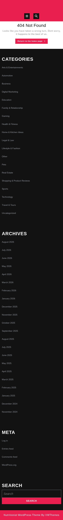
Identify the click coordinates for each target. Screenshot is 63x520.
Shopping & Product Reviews (16, 180)
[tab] (27, 16)
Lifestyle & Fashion (11, 148)
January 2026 (8, 298)
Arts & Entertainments (12, 67)
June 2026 (7, 258)
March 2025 (7, 379)
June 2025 (7, 355)
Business (6, 83)
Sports (5, 189)
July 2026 (6, 250)
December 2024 (9, 403)
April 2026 (7, 274)
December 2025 (9, 306)
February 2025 (9, 387)
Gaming (5, 116)
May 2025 (6, 363)
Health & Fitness (10, 124)
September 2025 (10, 331)
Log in (5, 440)
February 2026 (9, 290)
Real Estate (7, 172)
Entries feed (7, 449)
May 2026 (6, 266)
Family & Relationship (12, 108)
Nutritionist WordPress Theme (22, 515)
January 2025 (8, 395)
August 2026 (8, 242)
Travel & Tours (9, 205)
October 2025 (8, 323)
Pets (4, 164)
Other (4, 156)
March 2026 (7, 282)
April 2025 (7, 371)
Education (6, 100)
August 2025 (8, 339)
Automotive (7, 75)
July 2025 (6, 347)
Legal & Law (8, 140)
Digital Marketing (10, 92)
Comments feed (9, 457)
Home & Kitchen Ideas (12, 132)
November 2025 (9, 314)
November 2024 (9, 412)
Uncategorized (9, 213)
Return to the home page (33, 42)
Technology (7, 197)
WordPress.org (9, 465)
